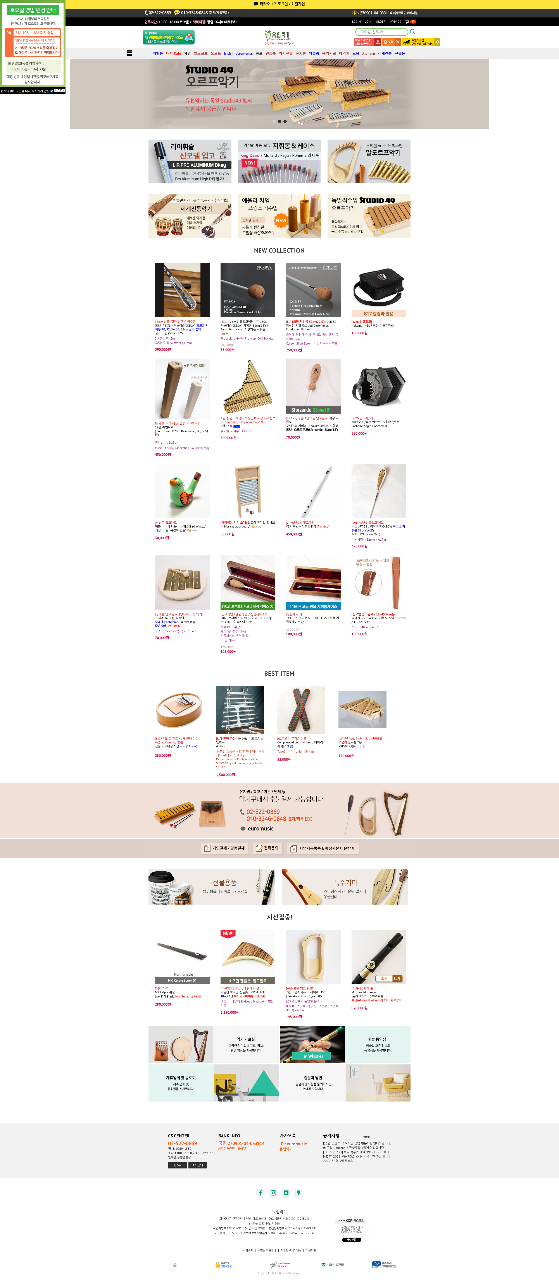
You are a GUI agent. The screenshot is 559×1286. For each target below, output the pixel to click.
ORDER (381, 22)
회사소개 (248, 1251)
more (366, 1137)
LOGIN (356, 22)
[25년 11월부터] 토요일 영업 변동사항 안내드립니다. (357, 1143)
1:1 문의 (198, 1165)
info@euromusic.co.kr (300, 1233)
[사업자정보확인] (256, 1228)
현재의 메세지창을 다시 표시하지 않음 (25, 91)
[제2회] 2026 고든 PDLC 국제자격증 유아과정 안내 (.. (357, 1156)
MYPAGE (396, 22)
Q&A (177, 1165)
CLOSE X (59, 90)
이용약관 (311, 1251)
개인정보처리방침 (291, 1251)
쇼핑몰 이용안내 (266, 1251)
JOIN (368, 22)
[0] (409, 22)
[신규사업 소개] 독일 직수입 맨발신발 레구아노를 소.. (357, 1152)
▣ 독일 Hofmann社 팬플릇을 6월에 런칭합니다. (354, 1148)
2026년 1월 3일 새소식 (338, 1161)
